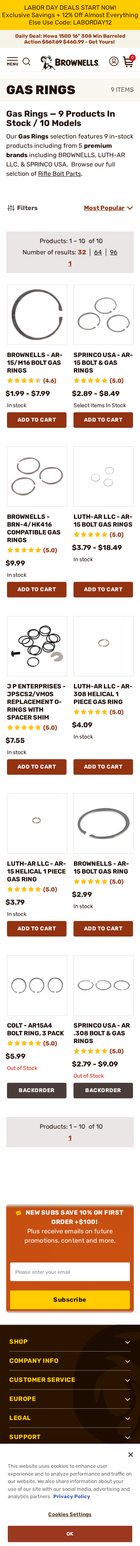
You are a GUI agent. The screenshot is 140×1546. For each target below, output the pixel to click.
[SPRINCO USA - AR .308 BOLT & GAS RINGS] (104, 985)
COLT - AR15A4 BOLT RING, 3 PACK (35, 1029)
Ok (69, 1534)
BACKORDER (37, 1090)
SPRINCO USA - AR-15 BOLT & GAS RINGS (103, 362)
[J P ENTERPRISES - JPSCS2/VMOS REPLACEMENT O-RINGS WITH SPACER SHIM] (37, 646)
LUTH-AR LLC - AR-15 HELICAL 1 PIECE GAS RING (36, 871)
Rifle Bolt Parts (59, 173)
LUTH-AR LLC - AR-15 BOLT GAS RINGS (103, 520)
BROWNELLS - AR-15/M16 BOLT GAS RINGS (35, 362)
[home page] (70, 63)
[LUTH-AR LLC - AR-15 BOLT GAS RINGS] (104, 476)
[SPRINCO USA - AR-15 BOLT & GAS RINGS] (104, 315)
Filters (27, 208)
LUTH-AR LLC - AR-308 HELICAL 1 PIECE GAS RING (103, 694)
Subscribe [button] (70, 1299)
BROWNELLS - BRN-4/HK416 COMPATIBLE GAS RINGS (34, 528)
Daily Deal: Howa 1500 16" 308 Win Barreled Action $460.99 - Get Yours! (70, 39)
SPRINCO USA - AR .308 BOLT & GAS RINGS (102, 1033)
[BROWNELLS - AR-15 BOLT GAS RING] (104, 823)
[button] (12, 61)
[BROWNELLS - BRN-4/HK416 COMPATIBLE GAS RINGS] (37, 476)
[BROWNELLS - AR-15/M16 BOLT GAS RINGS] (37, 315)
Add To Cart (37, 420)
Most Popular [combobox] (104, 208)
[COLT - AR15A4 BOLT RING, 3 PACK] (37, 985)
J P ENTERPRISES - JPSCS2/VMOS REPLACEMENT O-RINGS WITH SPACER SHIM (36, 702)
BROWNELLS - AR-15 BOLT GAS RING (101, 867)
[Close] (130, 1454)
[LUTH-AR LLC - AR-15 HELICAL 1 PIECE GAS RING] (37, 823)
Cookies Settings (69, 1514)
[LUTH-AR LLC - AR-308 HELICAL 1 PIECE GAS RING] (104, 646)
